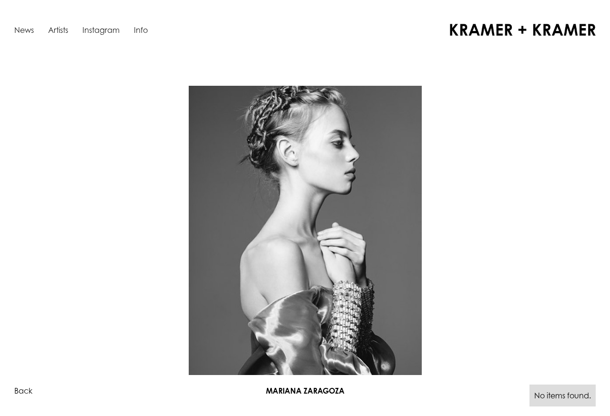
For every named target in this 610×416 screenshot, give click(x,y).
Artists (58, 30)
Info (141, 30)
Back (23, 391)
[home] (523, 30)
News (24, 30)
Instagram (101, 30)
